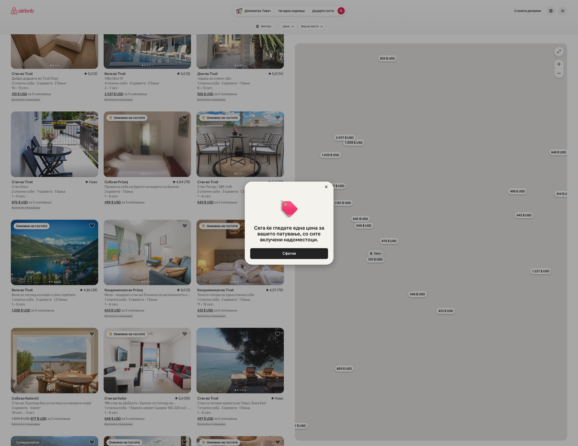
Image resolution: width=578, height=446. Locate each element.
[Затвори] (326, 187)
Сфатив (289, 253)
